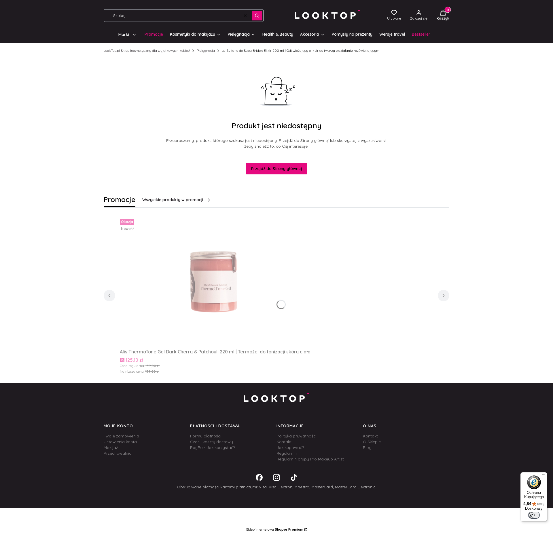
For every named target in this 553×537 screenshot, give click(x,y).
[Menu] (543, 475)
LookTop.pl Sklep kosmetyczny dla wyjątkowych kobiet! (147, 50)
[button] (257, 15)
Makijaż (111, 447)
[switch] (534, 515)
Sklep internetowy (274, 529)
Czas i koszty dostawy (211, 441)
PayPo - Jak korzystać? (212, 447)
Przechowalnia (118, 453)
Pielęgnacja (206, 50)
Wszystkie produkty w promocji (172, 199)
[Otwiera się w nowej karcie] (259, 477)
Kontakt (283, 441)
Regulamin (286, 453)
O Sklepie (372, 441)
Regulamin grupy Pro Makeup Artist (310, 459)
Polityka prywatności (296, 436)
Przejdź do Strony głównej (276, 168)
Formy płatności (205, 436)
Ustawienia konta (120, 441)
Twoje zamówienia (121, 436)
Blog (367, 447)
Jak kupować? (290, 447)
